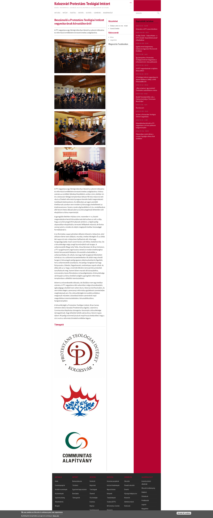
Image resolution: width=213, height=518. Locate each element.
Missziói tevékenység (148, 488)
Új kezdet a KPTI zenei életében (146, 29)
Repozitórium (111, 489)
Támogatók (76, 497)
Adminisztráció (129, 502)
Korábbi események (61, 489)
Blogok (57, 506)
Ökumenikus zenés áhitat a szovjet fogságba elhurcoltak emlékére (145, 136)
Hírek (56, 481)
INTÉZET (65, 13)
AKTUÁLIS (57, 13)
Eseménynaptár (60, 485)
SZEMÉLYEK (97, 13)
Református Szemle (113, 506)
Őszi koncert (140, 108)
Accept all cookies (184, 513)
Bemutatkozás (77, 481)
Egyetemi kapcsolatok (79, 489)
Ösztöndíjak (93, 497)
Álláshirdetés (59, 502)
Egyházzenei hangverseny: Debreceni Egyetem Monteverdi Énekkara (146, 49)
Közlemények (59, 493)
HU (131, 2)
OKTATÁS (81, 13)
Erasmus (92, 502)
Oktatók (127, 481)
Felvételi (92, 481)
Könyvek (109, 493)
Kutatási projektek (113, 481)
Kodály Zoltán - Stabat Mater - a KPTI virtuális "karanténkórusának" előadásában (147, 38)
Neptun (92, 506)
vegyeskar (113, 40)
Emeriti (126, 489)
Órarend (92, 493)
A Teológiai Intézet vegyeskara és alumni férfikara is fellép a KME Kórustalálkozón (147, 79)
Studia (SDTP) (111, 502)
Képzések (93, 485)
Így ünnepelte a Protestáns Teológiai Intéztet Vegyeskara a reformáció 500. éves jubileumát (146, 60)
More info (56, 516)
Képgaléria (145, 508)
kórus (112, 37)
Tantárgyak (93, 489)
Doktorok (127, 506)
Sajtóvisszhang (60, 497)
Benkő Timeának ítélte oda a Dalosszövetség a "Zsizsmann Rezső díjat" (146, 99)
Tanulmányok (111, 497)
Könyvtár (110, 510)
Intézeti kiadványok (113, 485)
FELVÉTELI (73, 13)
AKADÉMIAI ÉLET (108, 13)
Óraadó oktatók (129, 485)
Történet (75, 485)
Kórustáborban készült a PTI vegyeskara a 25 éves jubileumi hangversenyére (146, 125)
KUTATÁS (89, 13)
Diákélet (144, 492)
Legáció (144, 504)
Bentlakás (75, 493)
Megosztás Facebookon (118, 44)
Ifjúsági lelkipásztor (130, 493)
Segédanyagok (94, 510)
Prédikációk (145, 500)
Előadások (145, 496)
